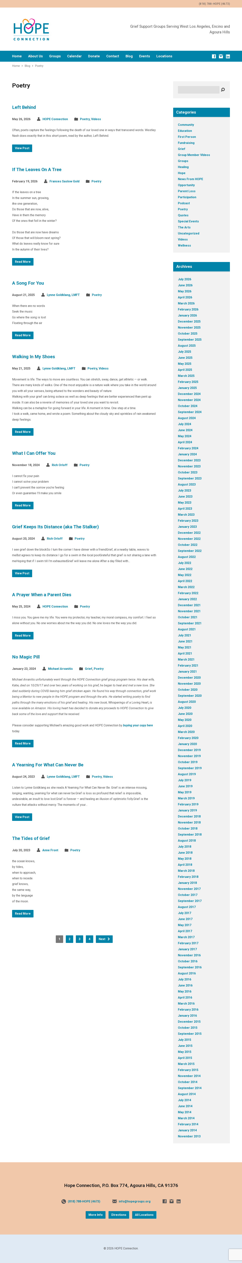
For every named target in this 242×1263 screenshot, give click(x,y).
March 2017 (186, 937)
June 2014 (185, 1106)
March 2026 (186, 303)
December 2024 (189, 394)
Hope (181, 173)
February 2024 (188, 448)
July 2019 (184, 780)
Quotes (183, 215)
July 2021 (184, 635)
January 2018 (187, 883)
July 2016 (184, 979)
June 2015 (185, 1046)
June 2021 (185, 641)
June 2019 (185, 786)
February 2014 (188, 1124)
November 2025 (189, 327)
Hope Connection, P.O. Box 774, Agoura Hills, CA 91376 (121, 1185)
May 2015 (184, 1052)
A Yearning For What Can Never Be (47, 764)
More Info (95, 1215)
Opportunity (186, 185)
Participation (187, 197)
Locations (164, 56)
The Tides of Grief (31, 838)
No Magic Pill (26, 657)
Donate (94, 56)
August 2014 (187, 1094)
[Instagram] (221, 56)
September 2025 (190, 339)
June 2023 (185, 496)
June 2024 (185, 430)
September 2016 (190, 967)
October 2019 (187, 762)
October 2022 (187, 545)
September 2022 (190, 551)
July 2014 (184, 1100)
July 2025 (184, 351)
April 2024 (185, 442)
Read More (23, 262)
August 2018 (187, 840)
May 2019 (184, 792)
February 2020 (188, 738)
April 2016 (185, 997)
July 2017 (184, 913)
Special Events (188, 221)
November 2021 (189, 611)
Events (144, 56)
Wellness (184, 245)
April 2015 (185, 1058)
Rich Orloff (59, 465)
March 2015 (186, 1064)
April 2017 (185, 931)
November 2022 (189, 539)
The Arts (184, 227)
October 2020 (187, 689)
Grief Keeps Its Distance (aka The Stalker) (55, 526)
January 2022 (187, 599)
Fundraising (186, 143)
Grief (88, 669)
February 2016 (188, 1009)
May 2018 (184, 858)
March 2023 (186, 514)
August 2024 (187, 418)
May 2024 (184, 436)
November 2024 (189, 400)
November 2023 (189, 466)
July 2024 (184, 424)
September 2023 (190, 478)
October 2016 (187, 961)
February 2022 (188, 593)
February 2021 (188, 665)
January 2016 (187, 1015)
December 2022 (189, 533)
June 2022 (185, 569)
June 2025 (185, 358)
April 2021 (185, 653)
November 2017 (189, 889)
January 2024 (187, 454)
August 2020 (187, 702)
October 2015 (187, 1027)
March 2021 (186, 659)
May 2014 (184, 1112)
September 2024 (190, 412)
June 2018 (185, 852)
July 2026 (184, 279)
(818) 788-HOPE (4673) (84, 1201)
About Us (35, 56)
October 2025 (187, 333)
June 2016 (185, 985)
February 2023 (188, 520)
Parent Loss (186, 191)
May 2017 (184, 925)
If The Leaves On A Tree (36, 169)
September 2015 (190, 1034)
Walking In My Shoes (33, 356)
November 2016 (189, 955)
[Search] (223, 90)
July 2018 (184, 846)
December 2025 (189, 321)
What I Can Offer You (33, 453)
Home (17, 56)
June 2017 (185, 919)
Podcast (184, 203)
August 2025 (187, 345)
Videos (96, 119)
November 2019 (189, 756)
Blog (129, 56)
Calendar (74, 56)
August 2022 (187, 557)
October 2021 (187, 617)
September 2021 (190, 623)
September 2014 (190, 1088)
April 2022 (185, 581)
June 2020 (185, 714)
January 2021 (187, 671)
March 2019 (186, 798)
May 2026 (184, 291)
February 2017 (188, 943)
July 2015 (184, 1040)
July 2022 (184, 563)
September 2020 (190, 696)
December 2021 (189, 605)
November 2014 (189, 1076)
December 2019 (189, 750)
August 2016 (187, 973)
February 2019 (188, 804)
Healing (183, 167)
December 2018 (189, 816)
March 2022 (186, 587)
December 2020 (189, 677)
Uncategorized (188, 233)
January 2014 (187, 1130)
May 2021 (184, 647)
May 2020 (184, 720)
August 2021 (187, 629)
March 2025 (186, 376)
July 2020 (184, 708)
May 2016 (184, 991)
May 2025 (184, 364)
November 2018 (189, 822)
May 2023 (184, 502)
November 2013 (189, 1136)
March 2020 (186, 732)
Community (186, 125)
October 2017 (187, 895)
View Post (22, 148)
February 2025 (188, 382)
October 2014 (187, 1082)
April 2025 (185, 370)
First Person (187, 137)
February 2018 (188, 877)
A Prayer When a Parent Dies (41, 594)
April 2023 (185, 508)
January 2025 (187, 388)
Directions (118, 1215)
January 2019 (187, 810)
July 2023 (184, 490)
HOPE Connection (55, 119)
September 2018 (190, 834)
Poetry (39, 66)
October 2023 (187, 472)
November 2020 (189, 683)
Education (185, 131)
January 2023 (187, 527)
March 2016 (186, 1003)
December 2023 (189, 460)
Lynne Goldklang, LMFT (63, 295)
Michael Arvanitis (60, 669)
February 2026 (188, 309)
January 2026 (187, 315)
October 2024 (187, 406)
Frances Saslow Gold (64, 181)
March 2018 (186, 871)
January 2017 (187, 949)
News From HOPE (190, 179)
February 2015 (188, 1070)
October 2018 (187, 828)
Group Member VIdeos (194, 155)
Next (102, 939)
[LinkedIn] (228, 56)
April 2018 (185, 865)
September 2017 (190, 901)
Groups (55, 56)
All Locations (144, 1215)
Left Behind (24, 107)
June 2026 (185, 285)
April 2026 (185, 297)
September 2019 (190, 768)
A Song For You (28, 283)
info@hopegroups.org (134, 1201)
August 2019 (187, 774)
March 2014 (186, 1118)
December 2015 (189, 1021)
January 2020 (187, 744)
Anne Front (50, 850)
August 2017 (187, 907)
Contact (112, 56)
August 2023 (187, 484)
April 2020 (185, 726)
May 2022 (184, 575)
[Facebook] (214, 56)
